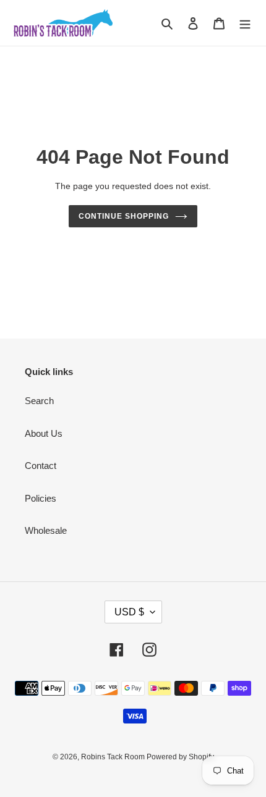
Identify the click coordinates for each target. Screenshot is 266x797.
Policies (40, 498)
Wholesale (46, 530)
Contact (40, 465)
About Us (43, 433)
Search (39, 400)
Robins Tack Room (114, 757)
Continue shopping (124, 216)
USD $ (129, 612)
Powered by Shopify (180, 757)
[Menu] (245, 23)
